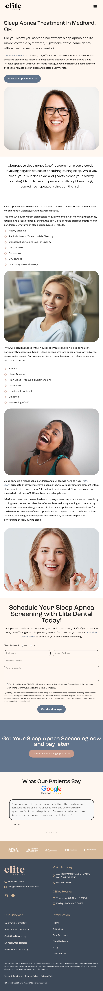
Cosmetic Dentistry (15, 923)
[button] (95, 6)
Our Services (60, 935)
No (33, 646)
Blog (55, 948)
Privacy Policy (47, 976)
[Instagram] (6, 895)
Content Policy (31, 976)
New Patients (60, 941)
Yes (25, 646)
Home (56, 923)
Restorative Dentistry (17, 930)
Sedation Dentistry (15, 936)
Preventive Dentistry (16, 950)
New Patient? (11, 645)
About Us (58, 929)
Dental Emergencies (15, 943)
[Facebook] (13, 895)
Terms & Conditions (13, 976)
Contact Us (59, 954)
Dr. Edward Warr (14, 56)
